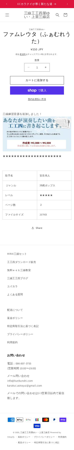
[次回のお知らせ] (67, 4)
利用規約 (12, 342)
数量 (37, 60)
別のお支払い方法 (37, 99)
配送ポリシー (24, 442)
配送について (15, 310)
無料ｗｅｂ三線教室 (19, 270)
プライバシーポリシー (20, 334)
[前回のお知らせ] (7, 4)
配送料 (23, 54)
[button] (7, 15)
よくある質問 (15, 294)
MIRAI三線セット (17, 253)
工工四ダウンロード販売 (21, 262)
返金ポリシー (15, 318)
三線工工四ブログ (17, 278)
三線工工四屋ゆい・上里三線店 (35, 432)
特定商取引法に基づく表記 (23, 326)
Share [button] (39, 227)
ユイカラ (12, 286)
